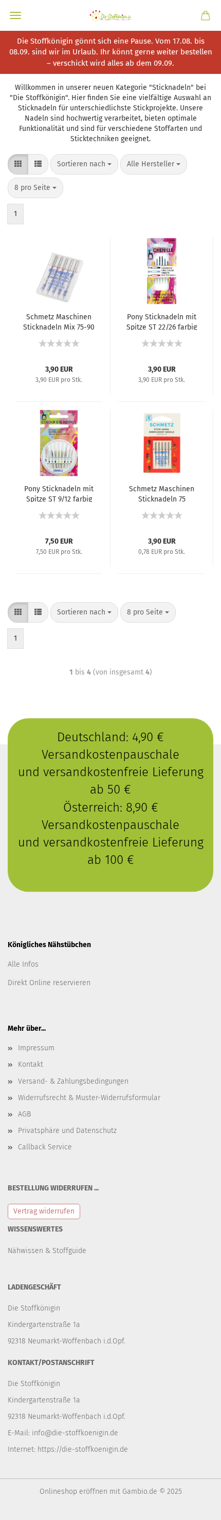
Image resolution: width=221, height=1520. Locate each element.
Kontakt (30, 1064)
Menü (15, 15)
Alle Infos (23, 964)
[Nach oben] (192, 1504)
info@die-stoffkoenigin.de (75, 1433)
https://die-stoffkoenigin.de (83, 1449)
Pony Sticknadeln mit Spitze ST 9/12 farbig (59, 493)
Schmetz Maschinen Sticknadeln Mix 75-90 (59, 321)
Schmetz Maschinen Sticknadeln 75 (161, 493)
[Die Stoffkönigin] (110, 15)
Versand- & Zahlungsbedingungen (73, 1081)
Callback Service (45, 1147)
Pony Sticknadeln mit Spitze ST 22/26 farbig (161, 321)
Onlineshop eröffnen (73, 1491)
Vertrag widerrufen (44, 1211)
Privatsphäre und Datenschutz (67, 1130)
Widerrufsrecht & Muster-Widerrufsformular (89, 1097)
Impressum (36, 1048)
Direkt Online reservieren (49, 982)
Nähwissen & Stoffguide (47, 1250)
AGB (24, 1114)
